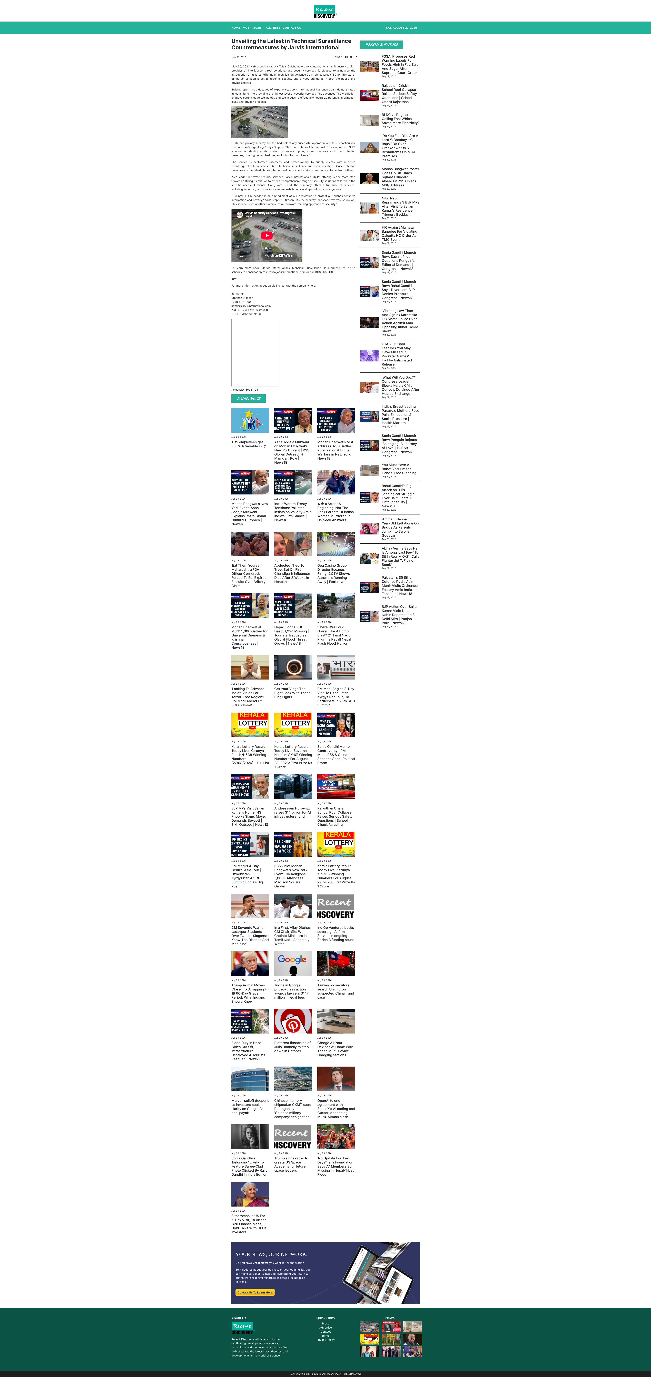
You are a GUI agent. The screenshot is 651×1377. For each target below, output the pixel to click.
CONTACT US (292, 27)
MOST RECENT (253, 27)
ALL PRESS (273, 27)
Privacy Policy (326, 1339)
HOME (236, 27)
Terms (325, 1335)
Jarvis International (316, 66)
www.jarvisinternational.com (287, 272)
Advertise (325, 1327)
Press (325, 1323)
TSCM (351, 147)
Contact (325, 1331)
